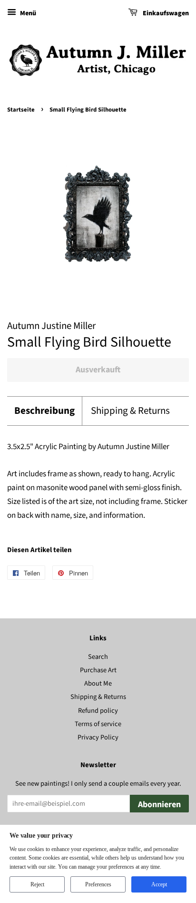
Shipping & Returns (130, 411)
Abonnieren (159, 805)
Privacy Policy (98, 737)
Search (98, 657)
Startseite (21, 109)
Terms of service (98, 724)
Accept (159, 884)
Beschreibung (44, 411)
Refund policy (98, 711)
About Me (98, 683)
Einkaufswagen (165, 13)
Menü (27, 13)
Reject (37, 884)
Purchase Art (98, 670)
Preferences (98, 884)
